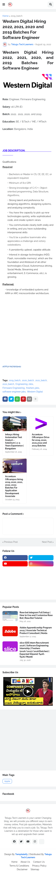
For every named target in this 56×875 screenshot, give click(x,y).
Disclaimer (22, 869)
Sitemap (35, 869)
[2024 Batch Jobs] (41, 569)
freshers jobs (32, 388)
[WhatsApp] (17, 399)
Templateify (21, 854)
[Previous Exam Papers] (15, 587)
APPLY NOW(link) (11, 366)
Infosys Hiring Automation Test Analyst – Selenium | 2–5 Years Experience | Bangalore (14, 441)
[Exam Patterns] (41, 581)
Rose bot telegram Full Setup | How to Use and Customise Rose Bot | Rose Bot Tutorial (36, 615)
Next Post (47, 542)
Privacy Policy (39, 865)
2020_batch (28, 380)
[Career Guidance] (15, 594)
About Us (25, 862)
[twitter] (41, 557)
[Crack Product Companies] (15, 581)
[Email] (29, 399)
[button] (3, 4)
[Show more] (35, 399)
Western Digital (35, 391)
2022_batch (8, 384)
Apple (7, 781)
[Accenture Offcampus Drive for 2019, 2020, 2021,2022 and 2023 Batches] (41, 423)
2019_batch (16, 16)
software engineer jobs (14, 391)
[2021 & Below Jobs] (15, 569)
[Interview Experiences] (41, 575)
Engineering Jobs (24, 384)
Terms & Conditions (19, 865)
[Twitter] (11, 399)
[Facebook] (5, 399)
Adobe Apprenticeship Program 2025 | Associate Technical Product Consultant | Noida (36, 630)
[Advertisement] (28, 138)
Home (5, 16)
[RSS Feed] (41, 841)
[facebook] (15, 557)
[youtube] (15, 563)
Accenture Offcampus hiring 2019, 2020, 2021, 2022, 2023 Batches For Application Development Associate (14, 486)
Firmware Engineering (13, 388)
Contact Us (39, 862)
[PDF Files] (41, 587)
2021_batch (41, 380)
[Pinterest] (23, 399)
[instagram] (41, 563)
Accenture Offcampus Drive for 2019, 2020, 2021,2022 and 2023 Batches (40, 440)
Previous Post (11, 542)
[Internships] (15, 575)
